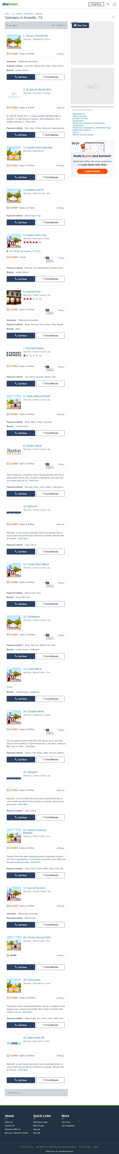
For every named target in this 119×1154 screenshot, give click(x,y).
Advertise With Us (12, 1129)
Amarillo (19, 14)
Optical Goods (39, 193)
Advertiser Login (40, 1122)
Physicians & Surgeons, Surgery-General (50, 93)
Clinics (76, 132)
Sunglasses (49, 715)
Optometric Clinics (81, 130)
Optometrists (28, 14)
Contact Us (10, 1126)
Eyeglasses (51, 672)
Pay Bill (36, 1133)
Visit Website (51, 77)
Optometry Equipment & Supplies (89, 123)
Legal (96, 1147)
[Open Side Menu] (114, 4)
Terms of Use (85, 1147)
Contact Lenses (39, 295)
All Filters (13, 25)
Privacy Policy (27, 1147)
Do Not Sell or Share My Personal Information (56, 1147)
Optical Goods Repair (83, 134)
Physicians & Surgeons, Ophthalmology (92, 127)
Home (7, 14)
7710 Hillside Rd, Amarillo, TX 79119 (24, 251)
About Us (9, 1122)
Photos (61, 54)
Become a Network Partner (16, 1133)
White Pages (38, 1126)
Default (60, 25)
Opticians (27, 39)
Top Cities (66, 1122)
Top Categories (68, 1126)
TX (12, 14)
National (36, 1129)
